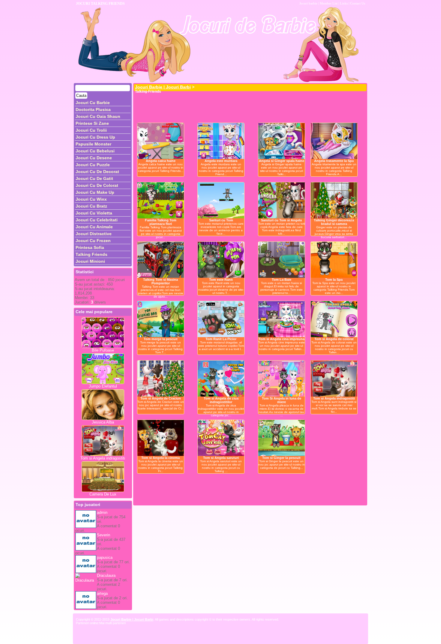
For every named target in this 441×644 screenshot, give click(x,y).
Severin (103, 535)
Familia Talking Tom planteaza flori (160, 222)
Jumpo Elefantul (103, 386)
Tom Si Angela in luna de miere (281, 400)
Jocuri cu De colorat (97, 185)
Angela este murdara (221, 161)
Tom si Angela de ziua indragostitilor (221, 400)
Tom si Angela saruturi (221, 458)
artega (102, 593)
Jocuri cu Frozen (93, 240)
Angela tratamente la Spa (334, 161)
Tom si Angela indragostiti (102, 458)
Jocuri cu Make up (95, 192)
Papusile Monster (93, 144)
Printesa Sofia (90, 247)
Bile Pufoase (103, 350)
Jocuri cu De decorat (97, 171)
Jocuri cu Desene (94, 157)
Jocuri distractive (94, 233)
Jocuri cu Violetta (94, 213)
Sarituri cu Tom (221, 220)
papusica (104, 557)
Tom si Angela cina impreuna (281, 339)
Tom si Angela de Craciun (160, 398)
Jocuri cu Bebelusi (95, 150)
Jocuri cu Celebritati (97, 219)
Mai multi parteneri (112, 623)
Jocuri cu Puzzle (93, 164)
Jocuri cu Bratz (91, 206)
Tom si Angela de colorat (334, 339)
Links (344, 3)
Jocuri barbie (308, 3)
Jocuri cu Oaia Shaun (98, 116)
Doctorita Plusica (93, 109)
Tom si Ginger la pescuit (281, 458)
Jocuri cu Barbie (93, 102)
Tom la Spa (334, 279)
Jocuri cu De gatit (94, 178)
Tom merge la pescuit (161, 339)
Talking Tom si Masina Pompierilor (160, 281)
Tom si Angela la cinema (160, 458)
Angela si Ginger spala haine (281, 161)
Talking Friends (91, 254)
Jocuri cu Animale (94, 226)
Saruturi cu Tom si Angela (281, 220)
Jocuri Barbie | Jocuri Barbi (163, 87)
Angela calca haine (161, 161)
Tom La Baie (281, 279)
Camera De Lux (102, 494)
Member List (329, 3)
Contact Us (357, 3)
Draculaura (106, 575)
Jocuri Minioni (90, 261)
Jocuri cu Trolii (91, 130)
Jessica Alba (103, 422)
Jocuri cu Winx (91, 199)
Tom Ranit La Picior (221, 339)
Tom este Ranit (221, 279)
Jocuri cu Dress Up (95, 137)
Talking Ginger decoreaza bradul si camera (334, 222)
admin (102, 512)
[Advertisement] (243, 106)
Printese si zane (92, 123)
